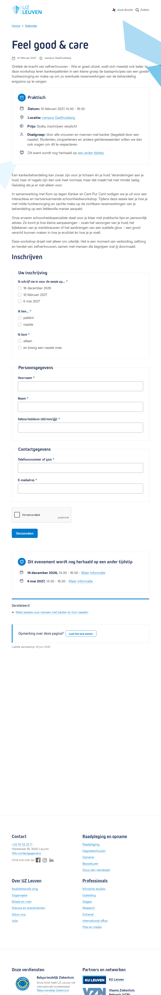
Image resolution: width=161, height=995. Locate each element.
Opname (88, 857)
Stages (87, 901)
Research (88, 907)
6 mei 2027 (31, 300)
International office (95, 920)
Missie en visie (21, 901)
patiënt (28, 317)
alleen (27, 340)
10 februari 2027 (35, 294)
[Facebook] (38, 859)
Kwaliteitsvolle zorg (25, 888)
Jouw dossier (125, 10)
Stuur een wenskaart (96, 870)
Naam (22, 398)
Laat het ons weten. (81, 634)
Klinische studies (93, 888)
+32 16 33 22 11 (22, 844)
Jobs (15, 920)
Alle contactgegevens (26, 853)
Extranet (88, 914)
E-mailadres (26, 480)
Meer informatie (93, 572)
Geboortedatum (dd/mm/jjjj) (37, 419)
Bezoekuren (90, 863)
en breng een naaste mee (42, 347)
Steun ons (19, 914)
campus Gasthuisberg (58, 117)
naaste (28, 324)
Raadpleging (91, 844)
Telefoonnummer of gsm (35, 459)
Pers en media (92, 927)
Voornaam (25, 378)
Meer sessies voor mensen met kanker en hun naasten (52, 612)
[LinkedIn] (51, 859)
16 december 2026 (37, 287)
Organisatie (19, 895)
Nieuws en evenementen (28, 907)
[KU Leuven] (94, 980)
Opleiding (89, 895)
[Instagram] (44, 860)
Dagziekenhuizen (94, 850)
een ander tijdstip (91, 152)
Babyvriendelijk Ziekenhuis (53, 990)
